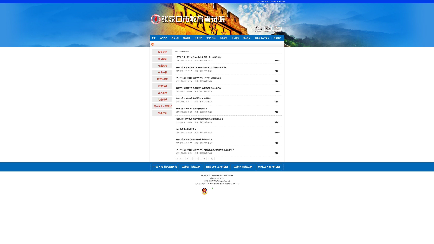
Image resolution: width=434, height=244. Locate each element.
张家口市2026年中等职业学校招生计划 (191, 109)
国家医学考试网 (243, 166)
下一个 (283, 167)
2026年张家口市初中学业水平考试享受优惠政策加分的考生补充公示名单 (205, 150)
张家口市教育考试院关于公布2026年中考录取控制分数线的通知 (201, 67)
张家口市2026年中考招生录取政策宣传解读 (193, 98)
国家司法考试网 (191, 166)
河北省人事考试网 (269, 166)
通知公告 (175, 38)
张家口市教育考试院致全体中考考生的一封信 (194, 139)
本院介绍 (163, 38)
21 (204, 159)
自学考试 (223, 38)
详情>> (277, 60)
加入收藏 (272, 1)
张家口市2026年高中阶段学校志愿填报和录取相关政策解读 (199, 119)
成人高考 (235, 38)
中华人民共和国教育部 (165, 167)
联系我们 (277, 38)
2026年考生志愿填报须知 (186, 129)
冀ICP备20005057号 (217, 178)
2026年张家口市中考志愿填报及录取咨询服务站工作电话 (199, 88)
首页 (154, 38)
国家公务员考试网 (217, 166)
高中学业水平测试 (262, 38)
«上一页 (178, 159)
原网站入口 (281, 1)
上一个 (150, 167)
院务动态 (162, 52)
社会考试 (246, 38)
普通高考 (186, 38)
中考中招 (198, 38)
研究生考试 (211, 38)
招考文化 (162, 113)
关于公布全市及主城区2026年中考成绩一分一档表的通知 (199, 57)
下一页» (210, 159)
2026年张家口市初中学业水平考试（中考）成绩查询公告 (199, 78)
